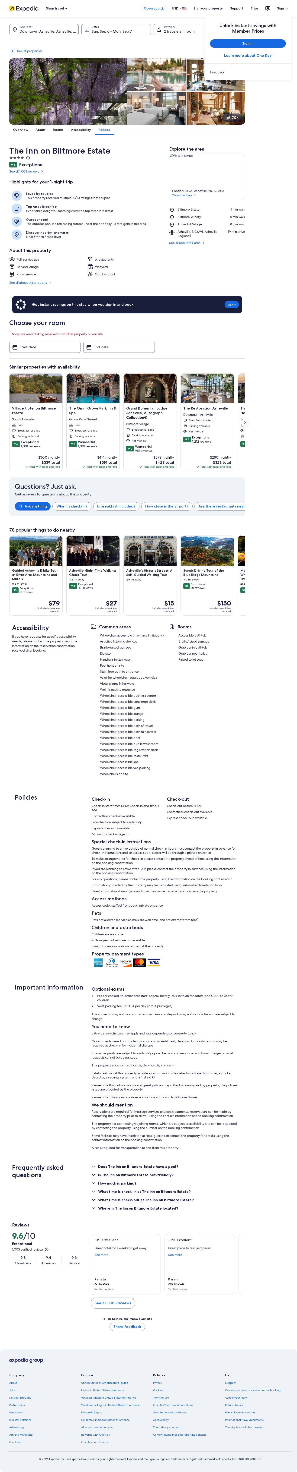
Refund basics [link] (234, 1405)
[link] (247, 72)
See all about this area (184, 243)
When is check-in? (71, 506)
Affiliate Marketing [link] (20, 1435)
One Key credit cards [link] (94, 1442)
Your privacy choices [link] (166, 1427)
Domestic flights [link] (91, 1412)
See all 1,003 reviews (24, 171)
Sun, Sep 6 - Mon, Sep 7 (112, 31)
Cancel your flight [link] (236, 1398)
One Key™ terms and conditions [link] (173, 1405)
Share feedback (127, 1326)
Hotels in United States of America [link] (102, 1390)
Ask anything (36, 506)
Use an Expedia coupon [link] (240, 1412)
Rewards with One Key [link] (95, 1435)
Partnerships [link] (17, 1405)
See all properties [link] (29, 51)
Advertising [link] (16, 1427)
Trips (254, 8)
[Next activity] (245, 575)
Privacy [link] (157, 1383)
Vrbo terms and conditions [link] (170, 1412)
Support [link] (230, 1383)
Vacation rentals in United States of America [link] (108, 1398)
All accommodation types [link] (97, 1427)
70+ (235, 117)
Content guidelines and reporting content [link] (179, 1435)
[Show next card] (245, 422)
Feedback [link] (15, 1442)
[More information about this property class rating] (27, 157)
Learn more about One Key (248, 55)
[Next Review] (236, 1264)
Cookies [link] (158, 1390)
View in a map (182, 195)
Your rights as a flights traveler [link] (243, 1427)
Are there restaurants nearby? (225, 506)
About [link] (13, 1383)
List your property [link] (20, 1398)
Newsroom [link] (16, 1412)
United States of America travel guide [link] (104, 1383)
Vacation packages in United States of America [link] (110, 1405)
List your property (208, 8)
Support (236, 8)
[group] (130, 506)
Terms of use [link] (161, 1398)
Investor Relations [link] (20, 1420)
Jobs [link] (12, 1390)
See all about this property (28, 283)
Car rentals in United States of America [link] (105, 1420)
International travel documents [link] (244, 1420)
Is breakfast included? (116, 506)
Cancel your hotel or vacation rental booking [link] (253, 1390)
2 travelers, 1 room (179, 31)
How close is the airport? (167, 506)
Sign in (282, 8)
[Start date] (45, 347)
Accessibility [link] (161, 1420)
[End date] (119, 347)
